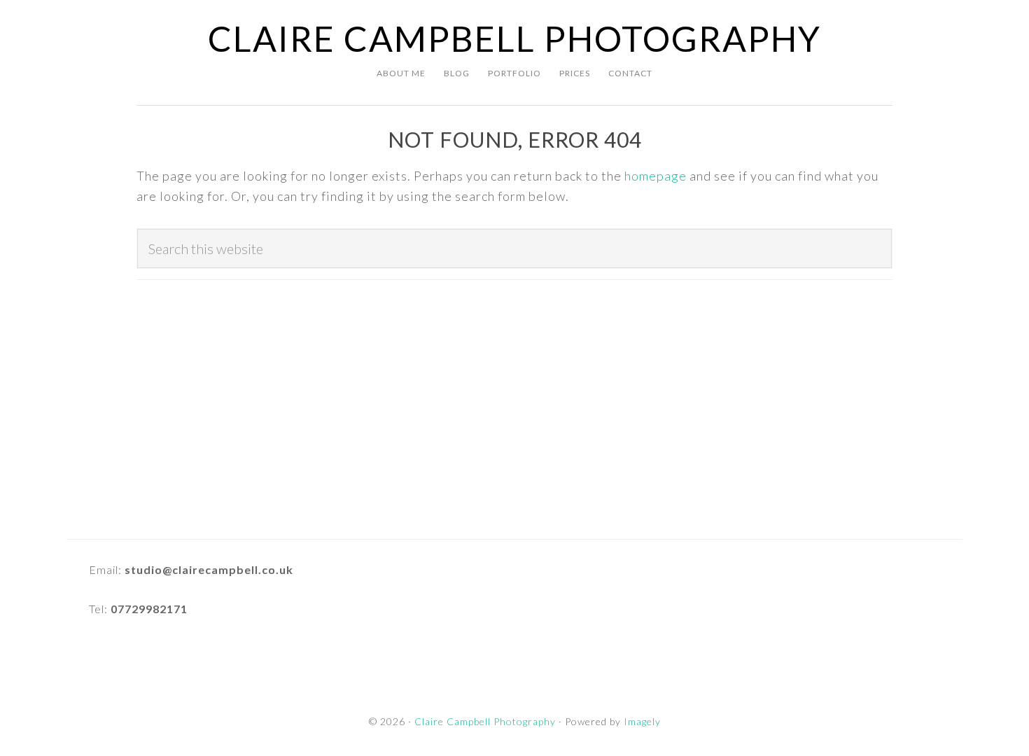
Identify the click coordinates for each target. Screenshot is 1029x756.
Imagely (642, 721)
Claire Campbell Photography (514, 38)
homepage (655, 175)
